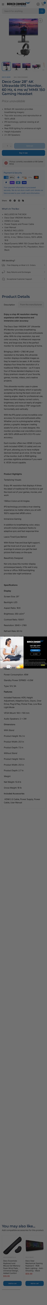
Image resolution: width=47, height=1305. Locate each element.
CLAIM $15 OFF (35, 650)
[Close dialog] (1, 638)
